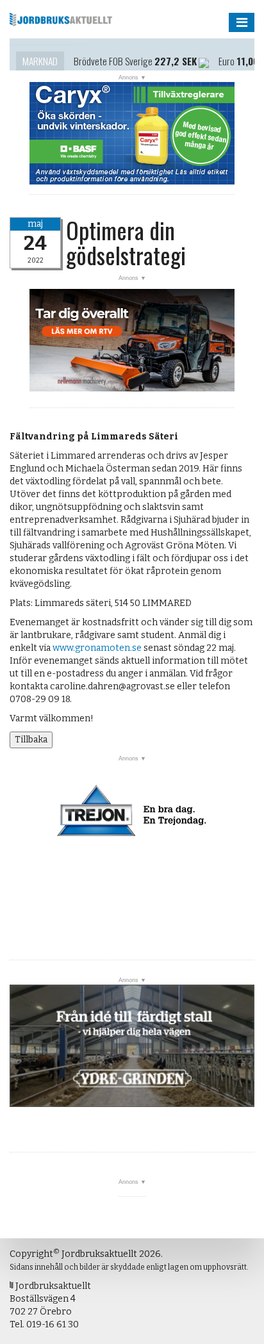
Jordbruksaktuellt (61, 19)
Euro (227, 56)
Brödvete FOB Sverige (113, 56)
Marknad (40, 56)
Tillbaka (31, 739)
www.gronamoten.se (97, 648)
